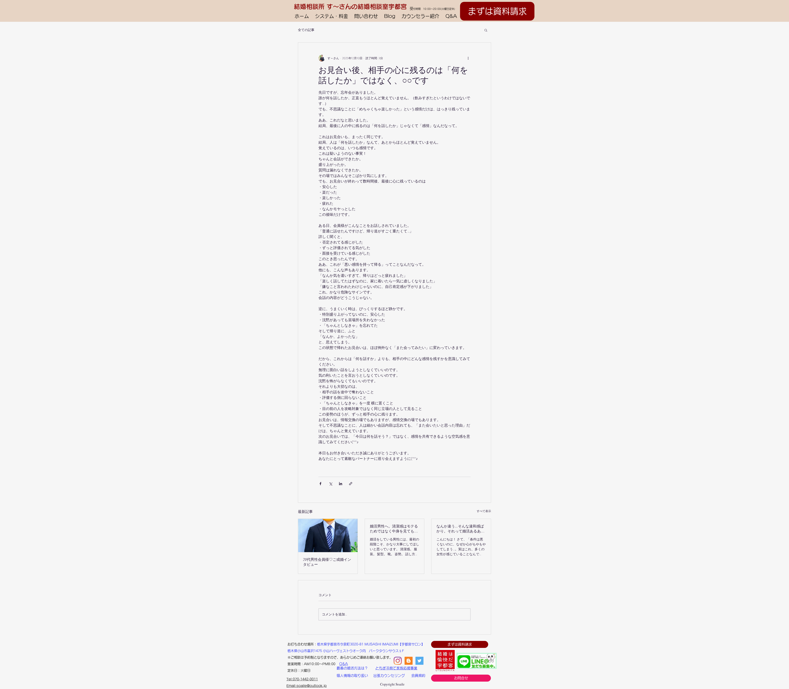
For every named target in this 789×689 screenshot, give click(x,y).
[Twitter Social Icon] (419, 661)
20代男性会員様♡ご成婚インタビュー (327, 562)
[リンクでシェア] (351, 484)
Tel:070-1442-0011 (302, 679)
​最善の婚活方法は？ (352, 668)
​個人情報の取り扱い (352, 675)
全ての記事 (306, 30)
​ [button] (289, 644)
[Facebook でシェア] (320, 484)
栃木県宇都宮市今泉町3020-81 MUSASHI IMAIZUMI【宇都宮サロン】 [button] (370, 644)
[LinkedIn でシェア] (341, 484)
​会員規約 (418, 675)
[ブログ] (409, 661)
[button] (486, 30)
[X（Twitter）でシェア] (330, 484)
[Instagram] (398, 661)
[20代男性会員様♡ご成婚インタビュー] (328, 535)
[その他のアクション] (468, 58)
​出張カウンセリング (389, 675)
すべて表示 (484, 511)
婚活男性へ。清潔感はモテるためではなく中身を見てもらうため (394, 529)
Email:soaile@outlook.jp (306, 685)
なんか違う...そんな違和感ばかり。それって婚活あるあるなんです (460, 529)
